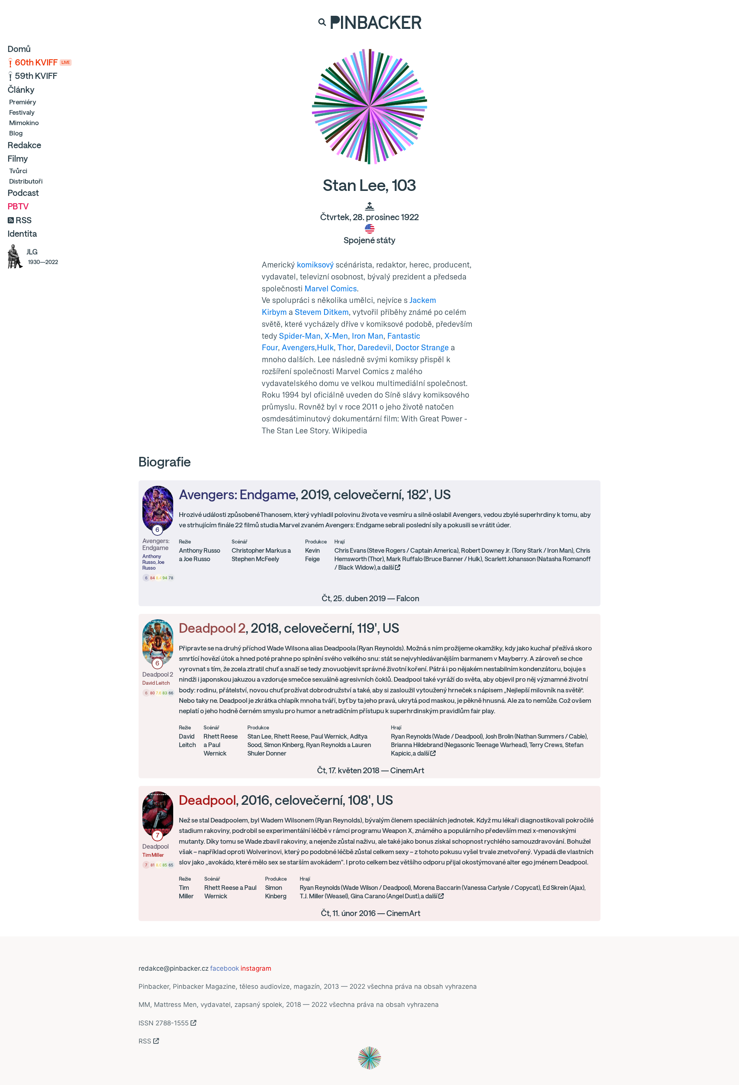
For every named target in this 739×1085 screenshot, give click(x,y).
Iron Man (367, 336)
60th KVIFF (42, 62)
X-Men (336, 336)
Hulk (325, 347)
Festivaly (22, 112)
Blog (16, 133)
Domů (19, 48)
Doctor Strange (422, 347)
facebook (224, 968)
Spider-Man (300, 336)
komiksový (315, 264)
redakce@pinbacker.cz (174, 968)
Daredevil (374, 347)
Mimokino (24, 122)
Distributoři (26, 181)
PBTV (18, 206)
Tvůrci (18, 170)
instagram (256, 968)
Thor (346, 347)
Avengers (298, 347)
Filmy (18, 158)
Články (21, 89)
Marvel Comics (330, 288)
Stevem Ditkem (322, 312)
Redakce (24, 145)
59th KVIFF (36, 75)
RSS (24, 220)
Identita (22, 233)
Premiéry (22, 101)
